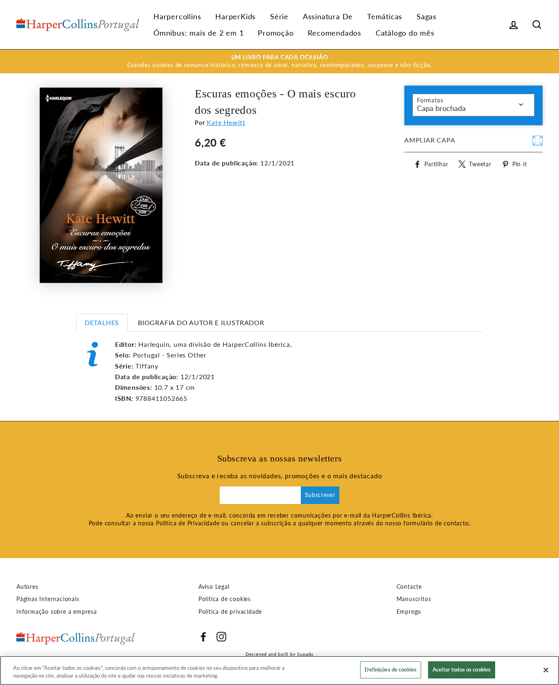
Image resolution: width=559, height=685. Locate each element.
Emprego (409, 611)
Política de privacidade (230, 611)
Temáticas (384, 16)
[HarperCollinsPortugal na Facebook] (203, 637)
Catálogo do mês (405, 32)
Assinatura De (328, 16)
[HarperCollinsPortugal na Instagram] (221, 637)
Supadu (305, 654)
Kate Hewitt (226, 122)
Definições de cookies (391, 669)
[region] (279, 670)
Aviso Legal (214, 586)
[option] (279, 61)
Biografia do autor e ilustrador (201, 322)
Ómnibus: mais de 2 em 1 (198, 32)
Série (279, 16)
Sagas (427, 16)
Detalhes (102, 322)
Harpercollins (177, 16)
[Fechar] (546, 670)
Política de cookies (224, 599)
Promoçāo (275, 32)
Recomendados (334, 32)
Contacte (409, 586)
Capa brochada (441, 108)
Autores (27, 586)
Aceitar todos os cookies (462, 669)
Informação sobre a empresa (56, 611)
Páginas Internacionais (47, 599)
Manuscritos (414, 599)
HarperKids (235, 16)
